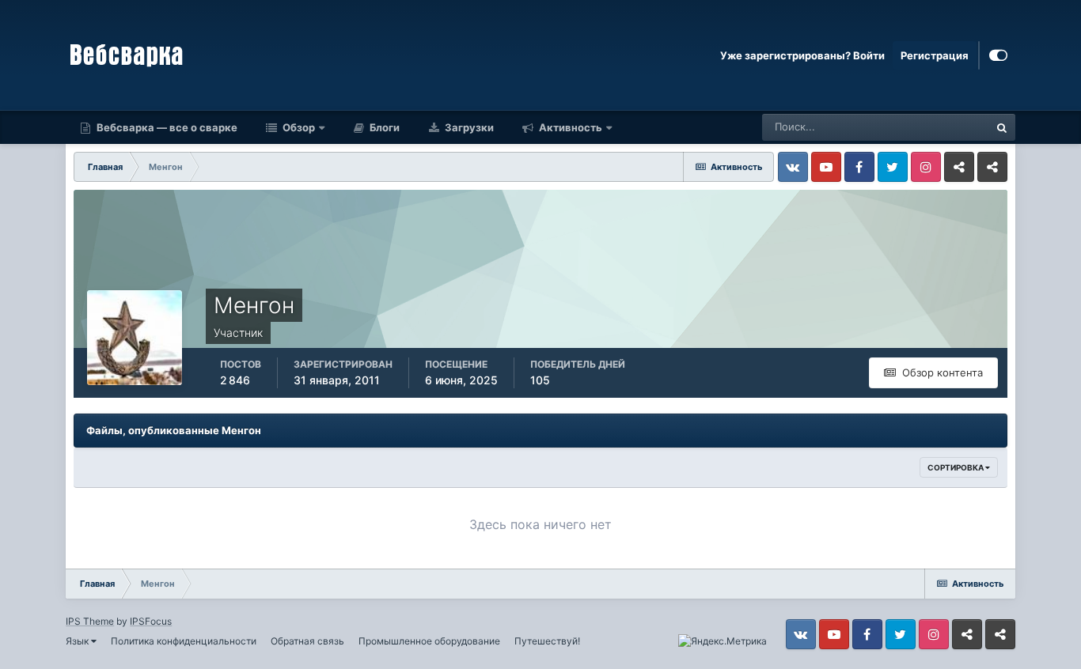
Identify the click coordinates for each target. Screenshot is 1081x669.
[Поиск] (1001, 127)
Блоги (383, 127)
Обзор (297, 127)
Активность (569, 127)
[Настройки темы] (998, 55)
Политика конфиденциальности (183, 641)
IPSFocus (151, 621)
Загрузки (468, 127)
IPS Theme (90, 621)
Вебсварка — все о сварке (165, 127)
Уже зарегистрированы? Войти (802, 55)
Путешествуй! (547, 641)
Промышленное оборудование (429, 641)
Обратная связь (307, 641)
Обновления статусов (916, 127)
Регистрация (935, 55)
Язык (78, 641)
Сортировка (956, 467)
